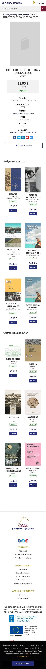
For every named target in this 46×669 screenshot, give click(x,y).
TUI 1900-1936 (13, 417)
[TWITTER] (23, 541)
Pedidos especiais (23, 598)
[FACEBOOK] (19, 541)
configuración (22, 656)
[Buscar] (43, 8)
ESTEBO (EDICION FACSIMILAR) (33, 306)
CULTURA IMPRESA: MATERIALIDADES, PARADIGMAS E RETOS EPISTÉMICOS (32, 365)
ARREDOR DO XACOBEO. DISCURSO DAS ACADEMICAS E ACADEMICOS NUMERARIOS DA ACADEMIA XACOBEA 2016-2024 (33, 418)
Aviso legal (23, 569)
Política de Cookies (23, 580)
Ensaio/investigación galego (16, 14)
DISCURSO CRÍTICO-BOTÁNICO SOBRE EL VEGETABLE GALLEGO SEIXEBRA (13, 195)
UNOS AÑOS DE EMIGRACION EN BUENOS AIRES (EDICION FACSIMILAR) (33, 252)
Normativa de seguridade (23, 583)
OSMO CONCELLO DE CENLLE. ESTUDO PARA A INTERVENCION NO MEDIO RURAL (13, 360)
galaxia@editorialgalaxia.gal (23, 554)
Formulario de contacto (23, 558)
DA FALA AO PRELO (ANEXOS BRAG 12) (13, 470)
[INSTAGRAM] (26, 541)
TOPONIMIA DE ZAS (13, 251)
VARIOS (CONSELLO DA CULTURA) (23, 132)
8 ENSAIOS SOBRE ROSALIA (33, 469)
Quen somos (23, 595)
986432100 (23, 551)
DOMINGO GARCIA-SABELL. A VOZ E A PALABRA (32, 196)
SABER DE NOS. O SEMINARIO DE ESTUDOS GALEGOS (13, 305)
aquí (27, 653)
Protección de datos (23, 576)
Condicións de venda (23, 573)
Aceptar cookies (22, 663)
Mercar (13, 210)
